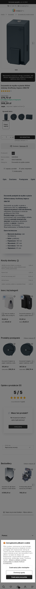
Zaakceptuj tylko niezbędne (19, 567)
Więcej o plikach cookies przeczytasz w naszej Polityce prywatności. (14, 561)
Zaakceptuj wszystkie (19, 577)
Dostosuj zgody (19, 572)
